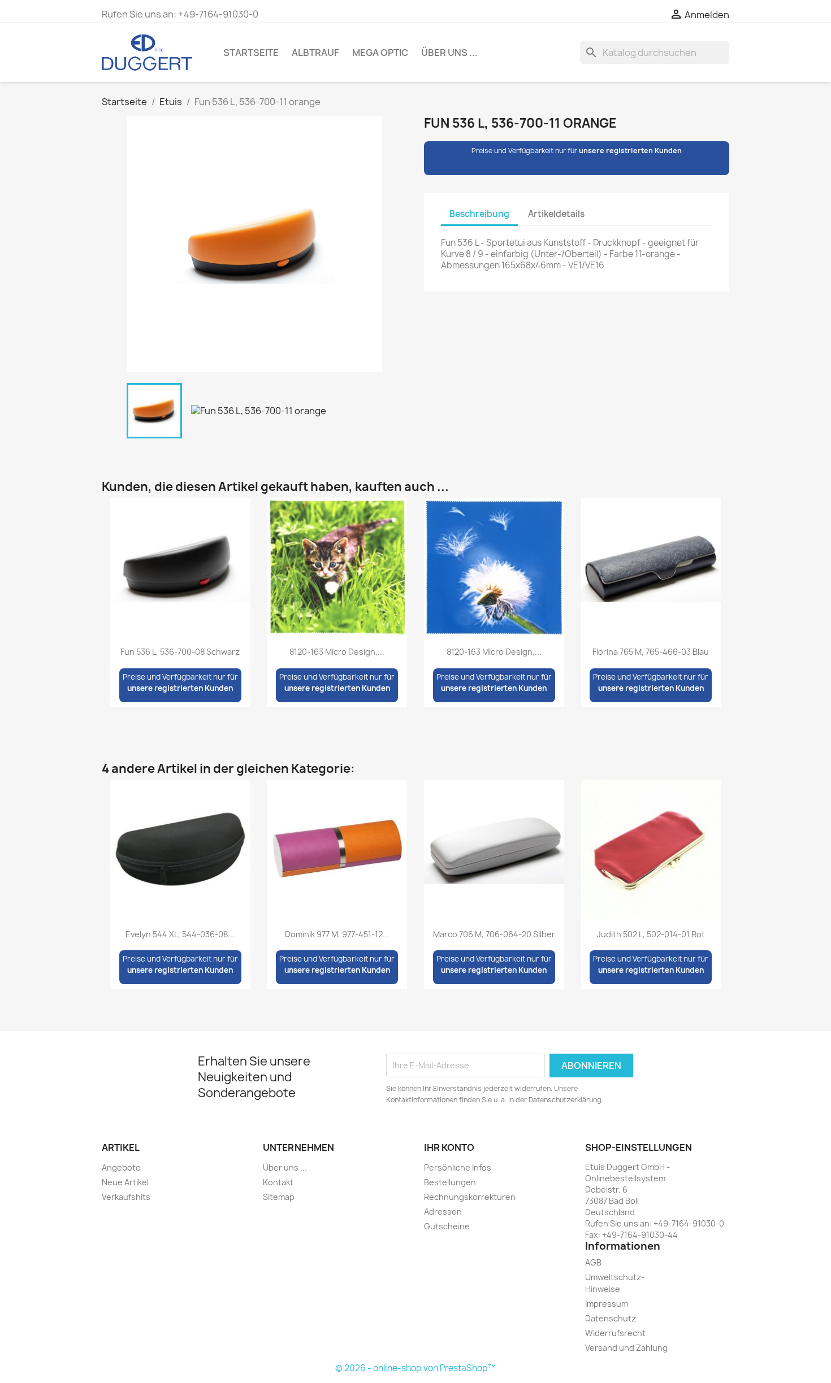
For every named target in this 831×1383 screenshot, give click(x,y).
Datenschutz (610, 1318)
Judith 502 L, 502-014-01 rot (651, 934)
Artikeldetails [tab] (556, 214)
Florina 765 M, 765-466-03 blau (650, 651)
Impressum (606, 1303)
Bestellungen (450, 1182)
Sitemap (279, 1196)
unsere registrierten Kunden (630, 150)
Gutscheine (447, 1226)
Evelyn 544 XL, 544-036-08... (180, 934)
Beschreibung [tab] (479, 214)
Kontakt (278, 1182)
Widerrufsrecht (615, 1333)
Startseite (251, 52)
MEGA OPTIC (380, 52)
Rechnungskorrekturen (470, 1196)
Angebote (121, 1167)
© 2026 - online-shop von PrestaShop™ (415, 1368)
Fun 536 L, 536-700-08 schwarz (180, 651)
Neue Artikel (125, 1182)
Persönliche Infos (457, 1167)
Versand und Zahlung (626, 1347)
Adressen (443, 1211)
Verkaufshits (126, 1196)
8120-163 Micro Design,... (336, 651)
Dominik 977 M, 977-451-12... (337, 934)
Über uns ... (449, 52)
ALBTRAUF (315, 52)
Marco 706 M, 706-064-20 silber (494, 934)
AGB (593, 1262)
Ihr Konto (449, 1147)
